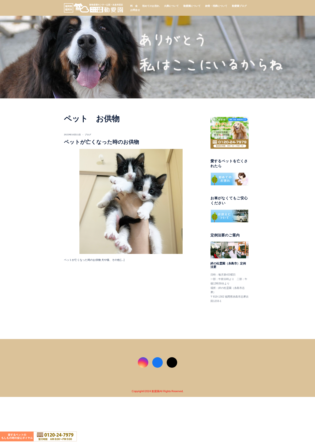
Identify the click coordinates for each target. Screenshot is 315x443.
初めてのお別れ (150, 5)
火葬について (171, 5)
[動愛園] (93, 7)
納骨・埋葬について (216, 5)
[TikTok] (172, 362)
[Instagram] (143, 362)
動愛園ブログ (239, 5)
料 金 (134, 5)
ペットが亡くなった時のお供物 (101, 142)
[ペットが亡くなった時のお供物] (131, 201)
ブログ (88, 135)
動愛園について (192, 5)
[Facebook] (157, 362)
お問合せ (135, 10)
